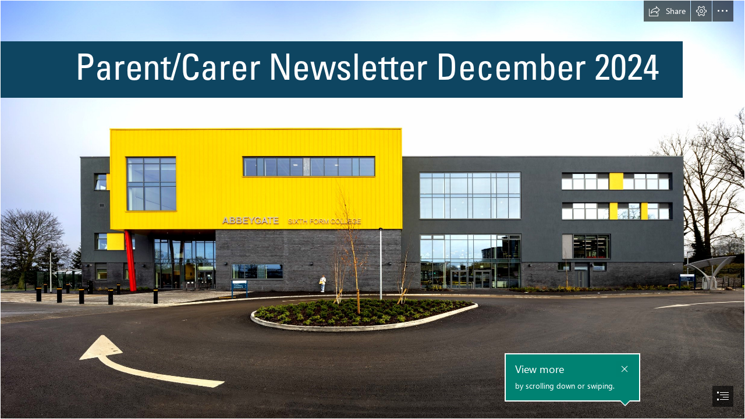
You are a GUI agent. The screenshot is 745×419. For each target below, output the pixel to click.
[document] (372, 209)
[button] (667, 11)
